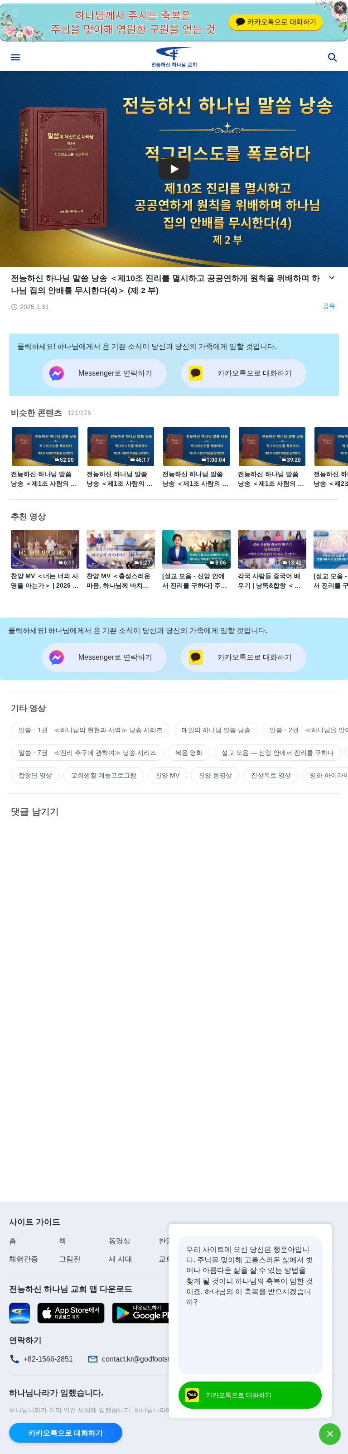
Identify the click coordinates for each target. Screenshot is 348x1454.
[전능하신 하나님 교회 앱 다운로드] (19, 1312)
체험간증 (23, 1259)
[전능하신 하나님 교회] (174, 57)
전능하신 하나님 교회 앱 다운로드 (70, 1289)
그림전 (70, 1259)
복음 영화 (189, 752)
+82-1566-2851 (48, 1359)
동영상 (119, 1241)
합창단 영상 (35, 775)
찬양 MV (167, 775)
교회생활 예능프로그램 (103, 775)
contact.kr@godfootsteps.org (147, 1359)
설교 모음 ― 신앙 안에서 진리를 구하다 (278, 752)
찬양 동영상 (215, 775)
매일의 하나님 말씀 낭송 (216, 730)
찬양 (166, 1241)
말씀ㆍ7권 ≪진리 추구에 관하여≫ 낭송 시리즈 (87, 752)
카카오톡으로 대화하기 (66, 1433)
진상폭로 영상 (271, 775)
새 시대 (120, 1259)
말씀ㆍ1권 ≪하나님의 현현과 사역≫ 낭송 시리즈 (91, 730)
